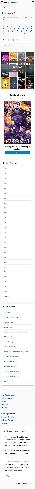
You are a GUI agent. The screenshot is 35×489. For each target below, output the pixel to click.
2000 (5, 287)
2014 (5, 227)
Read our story (17, 70)
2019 (5, 203)
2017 (5, 213)
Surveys (4, 423)
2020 (5, 198)
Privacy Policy (7, 420)
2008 (5, 257)
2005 (5, 262)
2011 (5, 242)
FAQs (3, 401)
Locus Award (8, 327)
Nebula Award (8, 322)
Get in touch (6, 398)
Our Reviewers (7, 395)
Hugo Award (8, 312)
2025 (5, 173)
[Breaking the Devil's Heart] (17, 143)
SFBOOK (11, 2)
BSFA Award (8, 337)
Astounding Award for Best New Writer (16, 352)
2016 (5, 218)
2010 (5, 247)
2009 (5, 252)
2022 (5, 188)
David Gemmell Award (11, 356)
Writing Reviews (8, 414)
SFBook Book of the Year (11, 376)
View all (6, 296)
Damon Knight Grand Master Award (15, 332)
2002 (5, 277)
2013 (5, 232)
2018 (5, 208)
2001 (5, 282)
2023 (5, 183)
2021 (5, 193)
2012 (5, 237)
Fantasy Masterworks (10, 366)
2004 (5, 267)
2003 (5, 272)
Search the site (7, 417)
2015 (5, 223)
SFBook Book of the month (12, 371)
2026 (5, 168)
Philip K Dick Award (10, 347)
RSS (5, 407)
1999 (5, 291)
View (17, 153)
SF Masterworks (9, 361)
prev (3, 7)
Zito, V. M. (7, 45)
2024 (5, 178)
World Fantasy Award (10, 342)
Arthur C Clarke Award (11, 317)
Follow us (5, 404)
